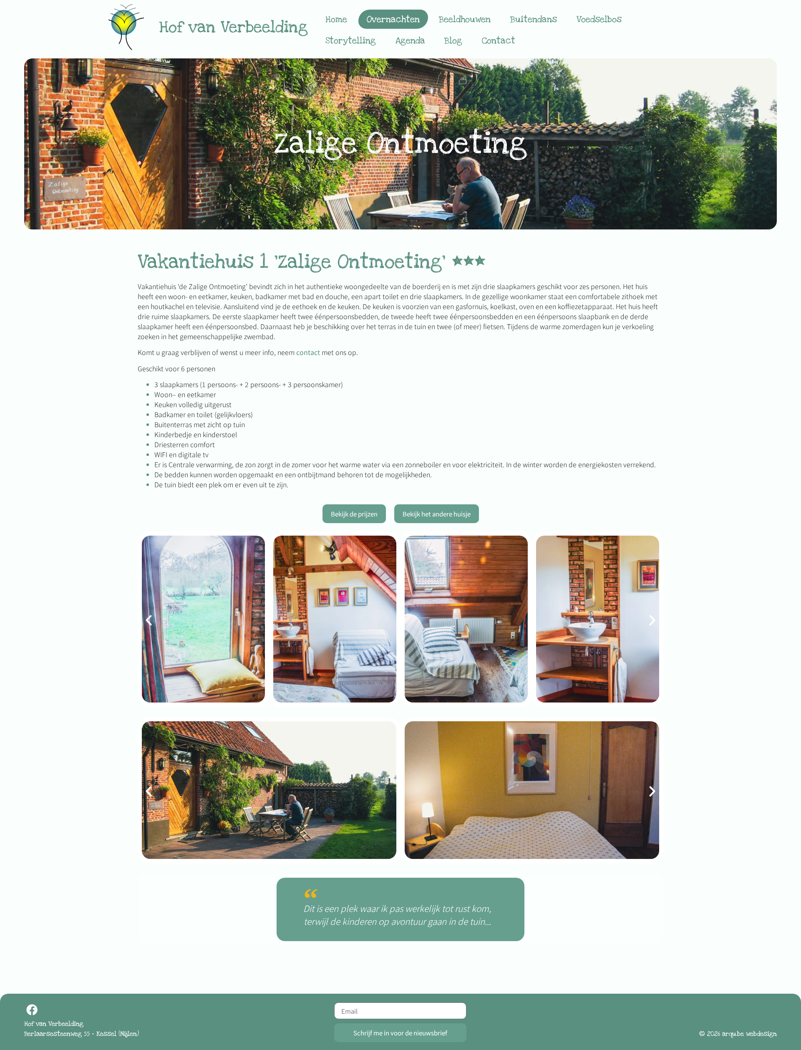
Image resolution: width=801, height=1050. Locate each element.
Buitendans (533, 19)
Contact (498, 40)
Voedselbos (599, 19)
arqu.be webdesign (749, 1034)
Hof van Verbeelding (233, 27)
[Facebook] (32, 1010)
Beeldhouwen (465, 19)
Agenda (410, 40)
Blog (453, 40)
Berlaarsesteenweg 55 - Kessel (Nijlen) (81, 1034)
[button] (149, 620)
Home (336, 19)
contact (308, 352)
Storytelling (350, 40)
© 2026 (709, 1034)
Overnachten (393, 19)
